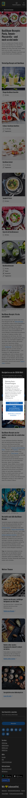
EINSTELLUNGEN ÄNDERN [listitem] (14, 414)
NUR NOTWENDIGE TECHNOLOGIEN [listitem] (14, 408)
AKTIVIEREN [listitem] (14, 403)
